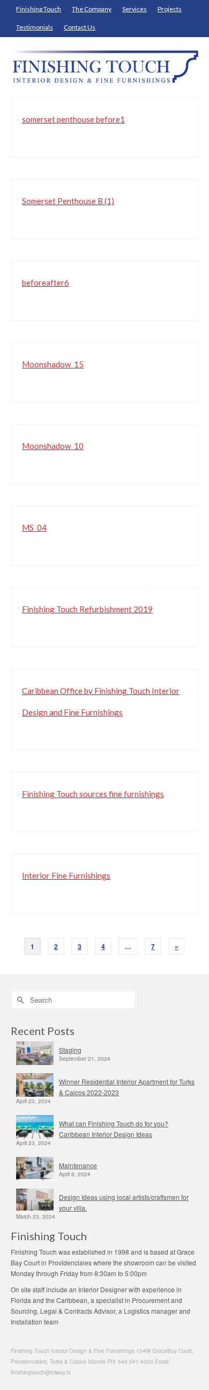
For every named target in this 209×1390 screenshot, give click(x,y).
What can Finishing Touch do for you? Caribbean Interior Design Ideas (113, 1129)
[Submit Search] (19, 999)
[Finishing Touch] (104, 66)
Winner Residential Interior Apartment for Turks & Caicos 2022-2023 (127, 1087)
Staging (70, 1049)
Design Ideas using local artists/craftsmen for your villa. (124, 1202)
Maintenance (78, 1165)
